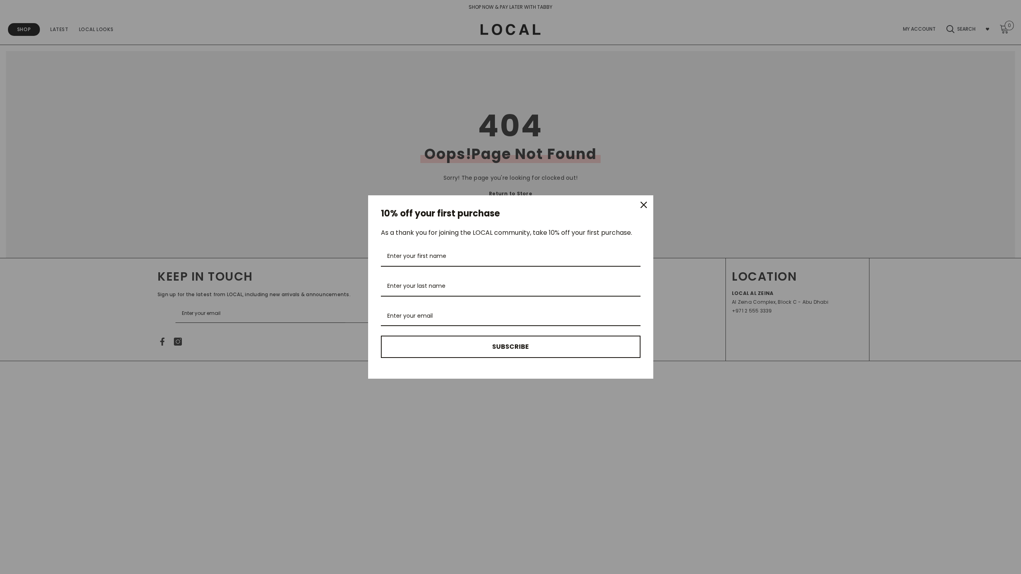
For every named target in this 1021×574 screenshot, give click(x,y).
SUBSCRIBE (510, 346)
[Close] (643, 204)
